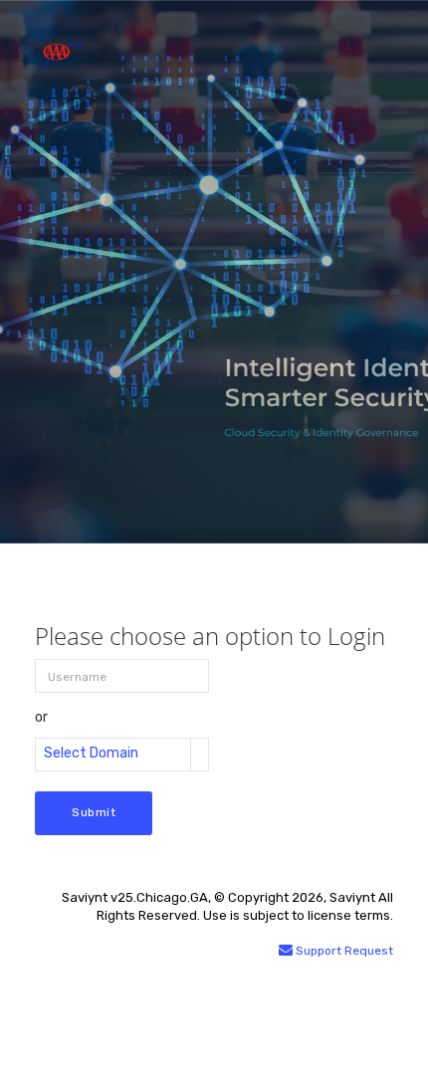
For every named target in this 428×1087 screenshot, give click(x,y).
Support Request (343, 951)
